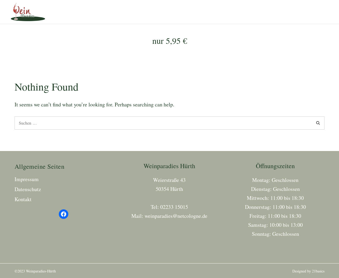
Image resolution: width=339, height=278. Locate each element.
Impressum (27, 179)
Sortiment (193, 12)
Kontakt (317, 12)
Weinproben (227, 12)
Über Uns (289, 12)
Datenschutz (28, 189)
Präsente (259, 12)
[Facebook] (63, 214)
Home (166, 12)
